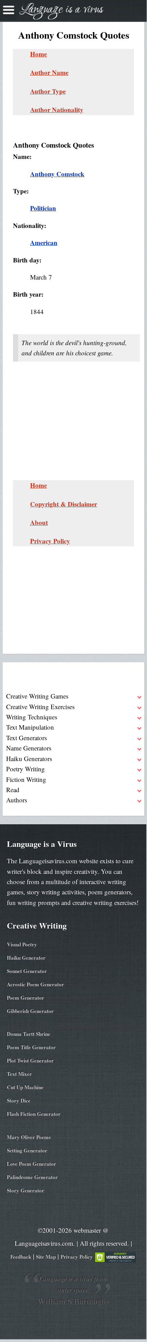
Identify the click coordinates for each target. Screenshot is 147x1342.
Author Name (49, 72)
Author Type (48, 91)
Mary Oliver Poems (29, 1137)
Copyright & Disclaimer (63, 504)
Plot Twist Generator (30, 1060)
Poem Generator (25, 997)
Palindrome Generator (32, 1177)
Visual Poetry (22, 944)
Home (38, 53)
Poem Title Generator (31, 1047)
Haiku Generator (26, 957)
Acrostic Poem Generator (35, 984)
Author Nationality (56, 109)
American (43, 242)
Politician (43, 208)
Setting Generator (27, 1150)
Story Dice (18, 1100)
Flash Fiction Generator (34, 1113)
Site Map (46, 1256)
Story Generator (25, 1190)
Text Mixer (19, 1073)
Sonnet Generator (27, 971)
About (39, 522)
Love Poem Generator (31, 1163)
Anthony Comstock (57, 173)
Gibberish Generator (30, 1011)
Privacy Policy (50, 540)
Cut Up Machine (25, 1087)
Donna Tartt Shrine (28, 1034)
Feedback (20, 1256)
